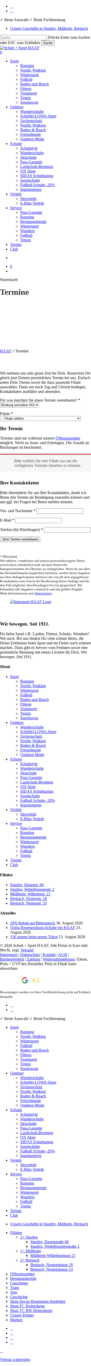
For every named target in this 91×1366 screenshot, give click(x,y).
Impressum (8, 954)
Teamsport (28, 709)
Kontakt (49, 954)
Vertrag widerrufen (15, 1359)
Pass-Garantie (31, 777)
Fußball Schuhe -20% (37, 800)
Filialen (16, 1232)
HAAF (5, 351)
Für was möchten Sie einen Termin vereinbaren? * (40, 400)
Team (14, 1287)
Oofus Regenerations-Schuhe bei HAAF (42, 927)
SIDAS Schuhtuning (36, 791)
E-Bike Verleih (32, 819)
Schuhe (16, 759)
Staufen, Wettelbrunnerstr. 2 (32, 889)
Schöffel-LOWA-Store (38, 732)
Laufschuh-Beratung (36, 782)
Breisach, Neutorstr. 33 (28, 903)
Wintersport (29, 690)
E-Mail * (7, 520)
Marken (16, 1320)
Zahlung (33, 959)
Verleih (15, 809)
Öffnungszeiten (68, 438)
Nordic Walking (33, 686)
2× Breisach (29, 1260)
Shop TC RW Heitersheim (31, 1310)
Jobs (13, 1292)
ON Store (28, 787)
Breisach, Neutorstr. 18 (28, 898)
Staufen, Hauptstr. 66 (27, 885)
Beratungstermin (33, 837)
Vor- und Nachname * (17, 511)
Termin (15, 860)
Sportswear (29, 718)
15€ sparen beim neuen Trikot (34, 937)
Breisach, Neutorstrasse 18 (51, 1265)
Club (14, 865)
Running (27, 681)
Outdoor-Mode (32, 754)
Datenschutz (43, 593)
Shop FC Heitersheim (27, 1306)
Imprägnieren (30, 805)
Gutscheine (19, 1283)
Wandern (27, 846)
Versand (26, 950)
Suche (48, 43)
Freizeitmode (30, 750)
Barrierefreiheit (12, 959)
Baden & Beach (33, 745)
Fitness (25, 704)
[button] (1, 1351)
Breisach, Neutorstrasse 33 (51, 1269)
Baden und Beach (34, 699)
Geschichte (19, 1297)
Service (16, 823)
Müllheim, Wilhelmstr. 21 (30, 894)
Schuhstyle (29, 764)
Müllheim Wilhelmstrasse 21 (53, 1255)
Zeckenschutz (31, 736)
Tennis (25, 713)
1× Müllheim (30, 1251)
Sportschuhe (30, 796)
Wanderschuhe (32, 727)
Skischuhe (28, 773)
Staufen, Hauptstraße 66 (49, 1242)
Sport (14, 676)
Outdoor (17, 722)
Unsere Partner (22, 1315)
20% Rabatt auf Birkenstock (32, 923)
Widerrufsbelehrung (59, 959)
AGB (62, 954)
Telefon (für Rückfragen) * (21, 529)
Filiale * (6, 414)
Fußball (26, 695)
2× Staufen (29, 1237)
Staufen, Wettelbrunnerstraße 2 (54, 1246)
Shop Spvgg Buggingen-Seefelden (37, 1301)
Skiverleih (28, 814)
